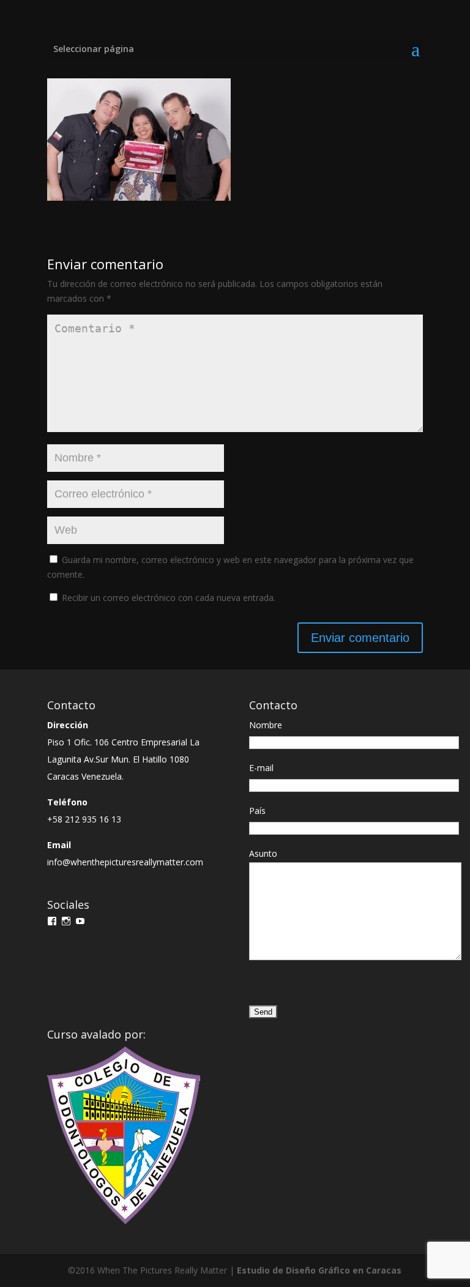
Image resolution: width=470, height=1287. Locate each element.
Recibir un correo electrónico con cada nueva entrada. (168, 597)
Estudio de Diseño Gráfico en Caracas (319, 1270)
